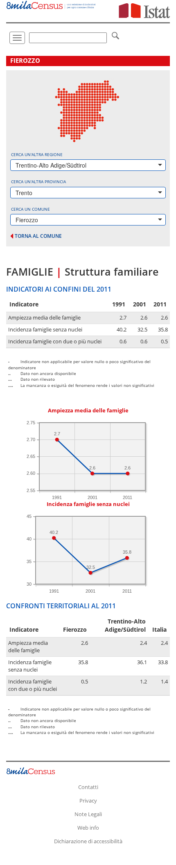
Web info (88, 827)
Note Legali (88, 814)
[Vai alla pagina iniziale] (51, 5)
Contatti (88, 787)
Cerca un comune (30, 209)
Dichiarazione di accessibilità (88, 841)
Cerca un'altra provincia (38, 181)
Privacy (88, 800)
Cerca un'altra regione (37, 154)
